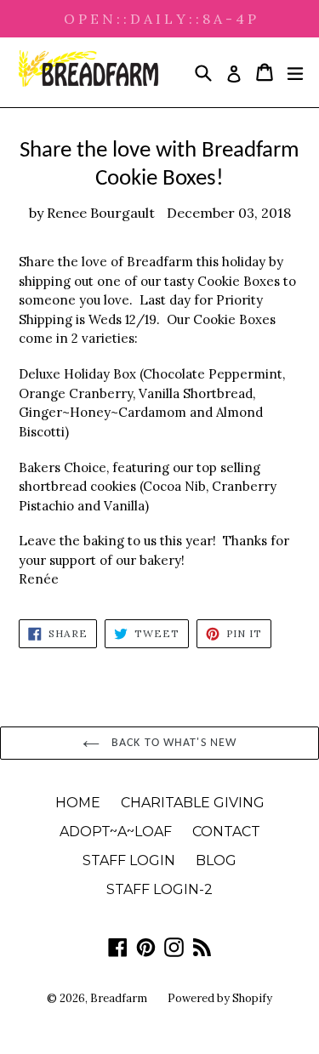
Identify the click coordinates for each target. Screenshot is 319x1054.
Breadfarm (118, 998)
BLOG (216, 860)
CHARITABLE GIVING (193, 803)
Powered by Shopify (220, 998)
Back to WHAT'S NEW (172, 743)
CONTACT (226, 831)
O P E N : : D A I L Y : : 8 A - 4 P (160, 18)
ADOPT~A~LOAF (116, 831)
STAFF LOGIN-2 (159, 889)
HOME (77, 803)
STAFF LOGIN (129, 860)
